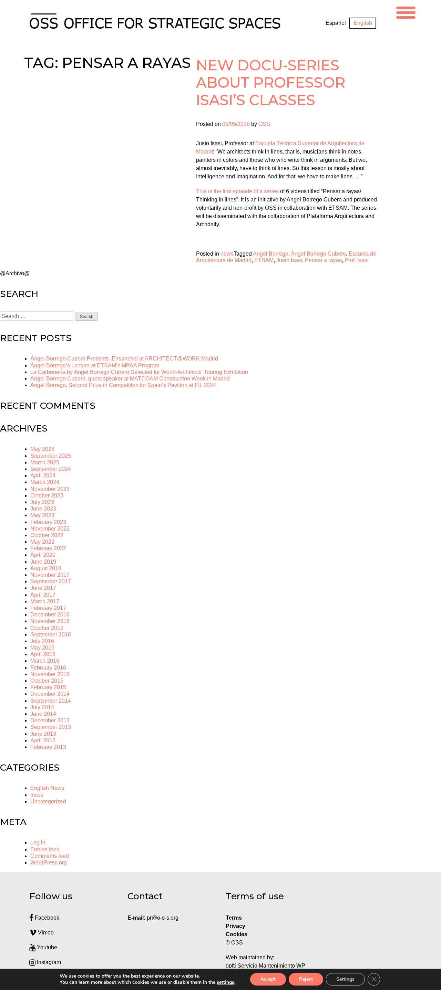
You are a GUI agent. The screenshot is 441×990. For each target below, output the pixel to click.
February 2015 (48, 687)
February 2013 (48, 747)
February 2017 (48, 608)
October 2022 (46, 535)
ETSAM (264, 260)
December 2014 (50, 694)
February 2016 (48, 668)
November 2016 (50, 621)
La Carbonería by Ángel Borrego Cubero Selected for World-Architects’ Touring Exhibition (139, 372)
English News (47, 788)
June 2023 (43, 509)
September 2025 (50, 456)
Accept (268, 979)
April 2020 (42, 555)
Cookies (236, 934)
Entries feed (45, 849)
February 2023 (48, 522)
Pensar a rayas (323, 260)
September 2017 (50, 581)
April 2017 (42, 595)
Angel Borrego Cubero (318, 254)
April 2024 (42, 475)
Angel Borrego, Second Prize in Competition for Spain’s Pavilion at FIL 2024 (123, 385)
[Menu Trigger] (406, 11)
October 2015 (46, 681)
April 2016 (42, 654)
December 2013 (50, 720)
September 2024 (50, 469)
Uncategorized (48, 801)
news (227, 254)
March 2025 (44, 462)
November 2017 (50, 575)
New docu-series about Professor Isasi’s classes (270, 82)
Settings (345, 979)
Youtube (46, 947)
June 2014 (43, 714)
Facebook (46, 918)
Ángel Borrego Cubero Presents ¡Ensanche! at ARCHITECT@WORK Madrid (124, 359)
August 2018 (45, 568)
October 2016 (46, 628)
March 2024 (44, 482)
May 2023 (42, 515)
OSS (264, 124)
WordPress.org (48, 862)
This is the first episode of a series (237, 191)
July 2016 (42, 641)
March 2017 (44, 601)
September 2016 (50, 634)
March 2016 (44, 661)
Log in (37, 842)
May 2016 (42, 648)
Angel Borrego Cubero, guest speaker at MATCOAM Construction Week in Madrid (130, 379)
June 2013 (43, 734)
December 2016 (50, 614)
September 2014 (50, 701)
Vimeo (45, 932)
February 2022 (48, 548)
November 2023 (50, 489)
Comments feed (49, 856)
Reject (306, 979)
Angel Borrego (270, 254)
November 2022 (50, 529)
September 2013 (50, 727)
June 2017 (43, 588)
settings (225, 982)
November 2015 (50, 674)
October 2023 (46, 495)
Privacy (235, 926)
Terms (234, 918)
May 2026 (42, 449)
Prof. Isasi (357, 260)
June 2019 (43, 562)
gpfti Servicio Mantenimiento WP (265, 966)
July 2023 (42, 502)
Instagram (48, 962)
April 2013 (42, 740)
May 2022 (42, 542)
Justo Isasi (289, 260)
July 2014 (42, 707)
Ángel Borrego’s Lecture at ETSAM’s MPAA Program (94, 365)
